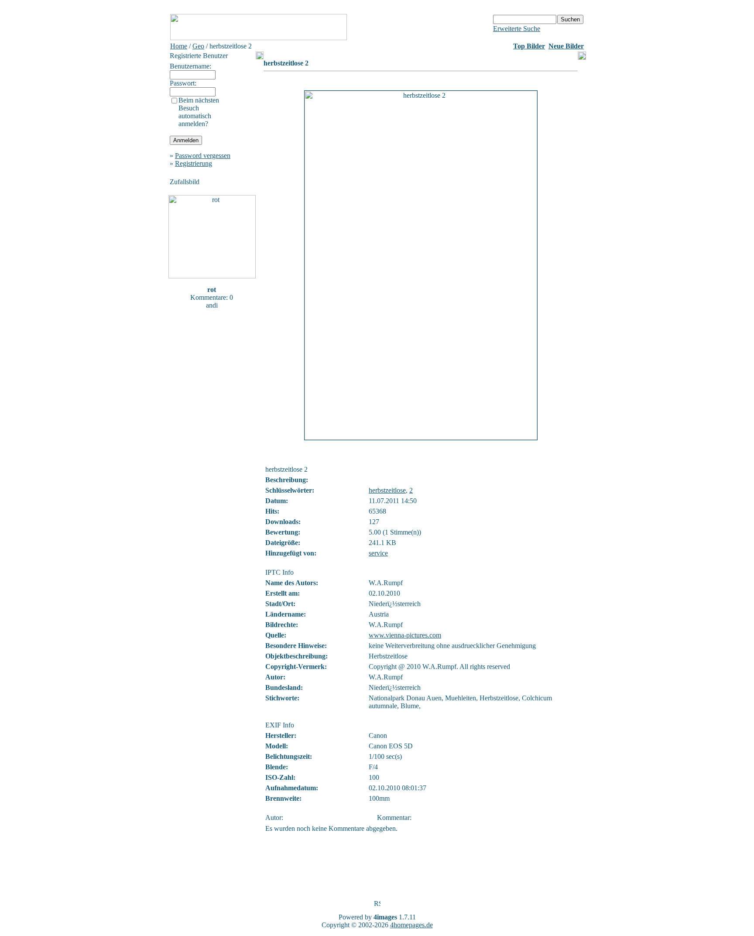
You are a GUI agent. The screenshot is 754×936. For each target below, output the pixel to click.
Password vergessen (202, 155)
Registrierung (193, 163)
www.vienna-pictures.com (405, 635)
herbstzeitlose (387, 490)
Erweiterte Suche (516, 28)
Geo (198, 46)
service (378, 553)
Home (178, 46)
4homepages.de (411, 925)
